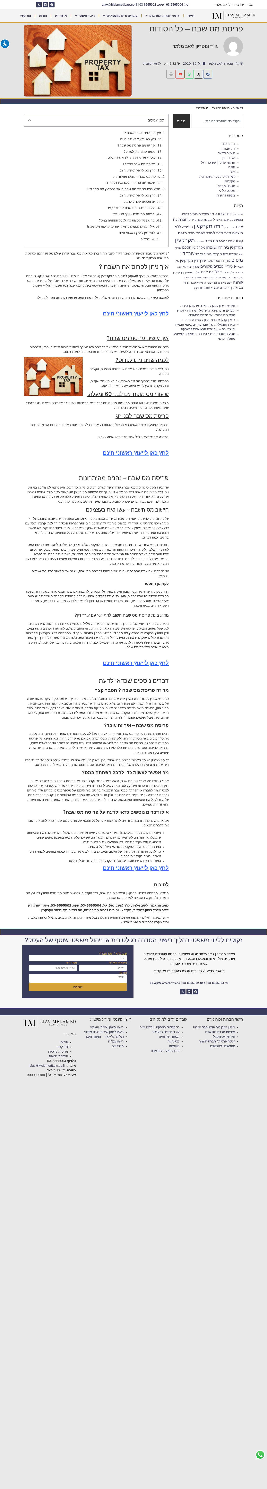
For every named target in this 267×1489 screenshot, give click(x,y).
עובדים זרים (230, 254)
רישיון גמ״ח (116, 1041)
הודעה (123, 972)
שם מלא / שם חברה (113, 953)
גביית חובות (237, 214)
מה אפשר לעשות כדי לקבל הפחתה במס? (127, 220)
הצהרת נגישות (58, 1056)
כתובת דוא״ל (118, 963)
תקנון (196, 288)
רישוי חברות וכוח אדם (164, 15)
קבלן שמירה (188, 277)
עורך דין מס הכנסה (218, 261)
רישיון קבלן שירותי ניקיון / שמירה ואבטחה (207, 320)
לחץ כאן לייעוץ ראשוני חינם (138, 139)
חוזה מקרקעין (209, 226)
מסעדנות (173, 1041)
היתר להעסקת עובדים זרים (205, 220)
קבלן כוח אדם (229, 272)
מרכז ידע (61, 15)
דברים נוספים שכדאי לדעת (142, 202)
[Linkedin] (45, 4)
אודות (43, 15)
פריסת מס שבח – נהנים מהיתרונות (136, 177)
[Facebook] (52, 4)
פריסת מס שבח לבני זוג (139, 164)
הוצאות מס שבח (233, 220)
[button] (207, 74)
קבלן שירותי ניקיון (222, 277)
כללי (232, 172)
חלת (227, 233)
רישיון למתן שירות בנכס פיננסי (104, 1032)
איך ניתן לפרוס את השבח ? (142, 133)
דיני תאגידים (206, 214)
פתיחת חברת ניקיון (190, 267)
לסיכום (145, 239)
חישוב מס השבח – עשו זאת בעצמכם (130, 183)
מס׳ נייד (71, 963)
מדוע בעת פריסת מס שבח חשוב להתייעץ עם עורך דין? (123, 189)
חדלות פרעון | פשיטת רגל (218, 162)
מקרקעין (229, 181)
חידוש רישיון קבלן (223, 1036)
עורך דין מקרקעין (193, 260)
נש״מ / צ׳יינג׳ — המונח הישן (105, 1036)
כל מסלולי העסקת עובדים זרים (159, 1027)
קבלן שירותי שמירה (204, 277)
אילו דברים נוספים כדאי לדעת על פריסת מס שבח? (121, 227)
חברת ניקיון (230, 227)
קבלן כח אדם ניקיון (191, 272)
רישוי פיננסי (87, 15)
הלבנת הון (228, 158)
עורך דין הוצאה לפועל (208, 254)
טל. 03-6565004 (177, 4)
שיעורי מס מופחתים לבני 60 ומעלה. (131, 158)
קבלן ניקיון (177, 272)
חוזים (231, 167)
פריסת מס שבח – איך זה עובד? (133, 214)
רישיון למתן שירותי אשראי (107, 1027)
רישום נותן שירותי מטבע (202, 283)
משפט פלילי (227, 191)
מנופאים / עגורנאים (222, 1046)
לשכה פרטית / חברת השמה (217, 1041)
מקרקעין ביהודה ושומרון (224, 247)
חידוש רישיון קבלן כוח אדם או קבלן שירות (207, 306)
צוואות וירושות (226, 195)
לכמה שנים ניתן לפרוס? (139, 152)
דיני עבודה (228, 148)
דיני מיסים (228, 144)
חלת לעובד (214, 233)
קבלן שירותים (237, 277)
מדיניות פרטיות (58, 1051)
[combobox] (217, 121)
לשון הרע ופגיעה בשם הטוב (217, 177)
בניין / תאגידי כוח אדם (165, 1050)
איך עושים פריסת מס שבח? (136, 145)
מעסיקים (200, 241)
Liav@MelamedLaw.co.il (119, 4)
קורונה (238, 282)
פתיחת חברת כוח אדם (220, 1032)
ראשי (190, 15)
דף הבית (238, 108)
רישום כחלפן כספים (223, 283)
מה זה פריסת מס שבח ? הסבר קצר (131, 208)
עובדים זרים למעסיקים (122, 15)
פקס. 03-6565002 (151, 4)
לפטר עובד (196, 233)
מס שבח (211, 240)
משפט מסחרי (226, 186)
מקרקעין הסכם (193, 247)
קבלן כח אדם (211, 272)
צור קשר (25, 15)
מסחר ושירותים (169, 1036)
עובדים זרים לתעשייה (165, 1032)
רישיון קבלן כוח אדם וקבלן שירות (214, 1027)
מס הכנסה (225, 241)
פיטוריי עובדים (224, 266)
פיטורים (206, 266)
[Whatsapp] (39, 4)
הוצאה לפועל (226, 153)
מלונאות (174, 1046)
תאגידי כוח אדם (209, 288)
